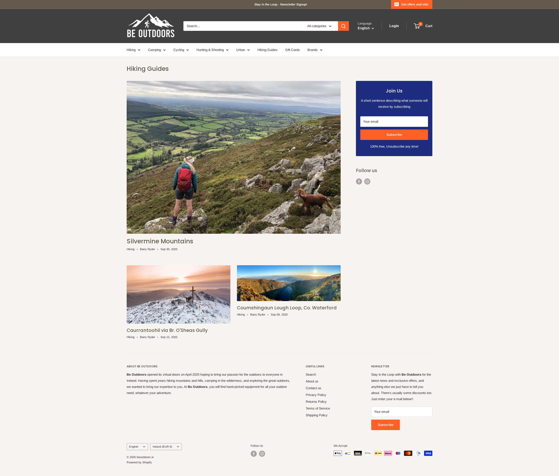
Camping (154, 50)
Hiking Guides (267, 50)
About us (312, 381)
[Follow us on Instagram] (367, 181)
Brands (312, 50)
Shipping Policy (317, 415)
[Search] (343, 26)
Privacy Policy (316, 395)
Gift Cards (292, 50)
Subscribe (394, 134)
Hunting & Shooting (210, 50)
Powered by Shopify (139, 462)
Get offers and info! (414, 4)
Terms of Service (318, 408)
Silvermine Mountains (160, 241)
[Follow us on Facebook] (359, 181)
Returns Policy (316, 401)
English (133, 446)
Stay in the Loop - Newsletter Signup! (280, 4)
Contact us (313, 388)
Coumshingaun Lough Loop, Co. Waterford (287, 308)
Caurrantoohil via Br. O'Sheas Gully (167, 330)
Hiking (131, 50)
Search (311, 374)
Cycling (178, 50)
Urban (240, 50)
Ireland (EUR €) (162, 446)
